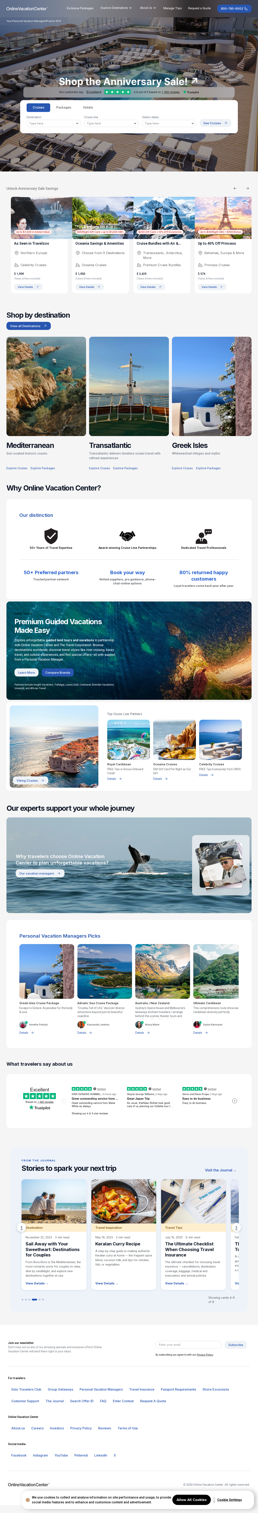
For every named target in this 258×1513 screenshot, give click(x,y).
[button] (116, 8)
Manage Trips (172, 8)
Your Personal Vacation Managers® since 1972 (33, 21)
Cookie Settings (229, 1500)
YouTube (61, 1455)
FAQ (103, 1401)
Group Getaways (60, 1389)
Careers (37, 1428)
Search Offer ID (82, 1401)
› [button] (236, 1227)
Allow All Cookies (192, 1500)
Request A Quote (153, 1401)
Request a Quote (199, 8)
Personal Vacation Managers (101, 1389)
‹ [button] (22, 1227)
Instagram (40, 1455)
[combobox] (54, 123)
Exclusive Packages (80, 8)
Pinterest (81, 1455)
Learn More (26, 672)
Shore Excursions (216, 1389)
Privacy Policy (205, 1354)
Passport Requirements (178, 1389)
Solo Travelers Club (26, 1389)
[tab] (38, 107)
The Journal (55, 1401)
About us (18, 1428)
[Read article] (54, 1234)
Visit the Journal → (220, 1170)
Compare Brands (57, 672)
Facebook (19, 1455)
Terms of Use (128, 1428)
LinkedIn (100, 1455)
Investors (57, 1428)
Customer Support (25, 1401)
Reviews (104, 1428)
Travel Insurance (141, 1389)
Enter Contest (123, 1401)
